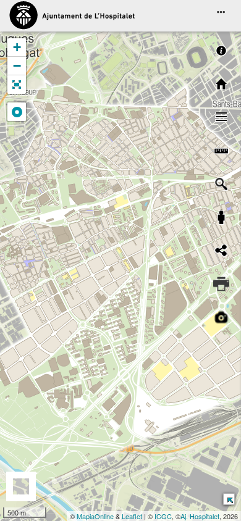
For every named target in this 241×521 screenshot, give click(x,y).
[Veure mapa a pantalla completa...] (16, 84)
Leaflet (132, 516)
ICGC (163, 516)
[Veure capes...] (221, 117)
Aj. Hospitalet (199, 516)
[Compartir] (221, 250)
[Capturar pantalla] (221, 317)
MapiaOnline (95, 516)
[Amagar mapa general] (228, 498)
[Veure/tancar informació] (221, 50)
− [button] (17, 65)
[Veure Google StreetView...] (221, 217)
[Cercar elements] (221, 184)
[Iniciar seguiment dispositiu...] (16, 111)
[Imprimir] (221, 284)
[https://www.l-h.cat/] (72, 15)
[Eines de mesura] (221, 150)
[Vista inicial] (221, 84)
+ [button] (17, 47)
